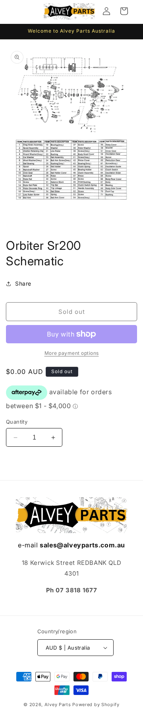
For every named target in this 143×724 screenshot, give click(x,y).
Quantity (16, 421)
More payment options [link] (71, 353)
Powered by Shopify (96, 704)
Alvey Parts (57, 704)
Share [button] (23, 283)
